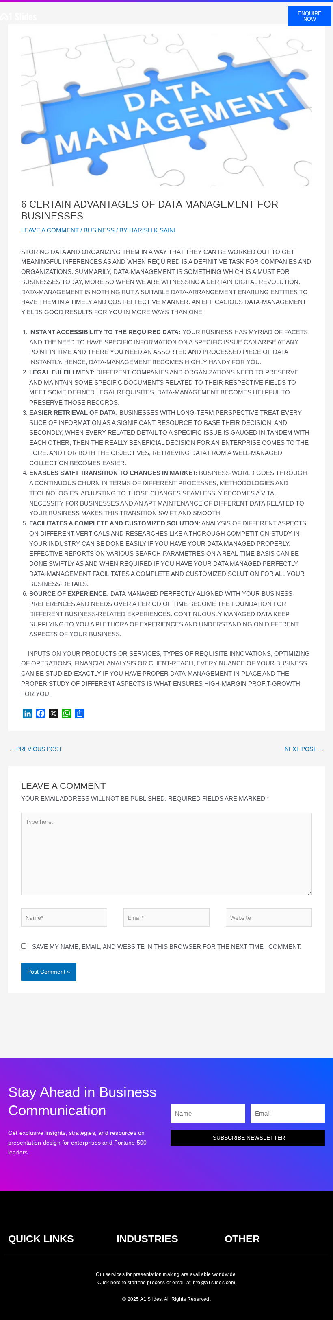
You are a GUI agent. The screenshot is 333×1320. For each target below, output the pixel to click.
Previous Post (35, 749)
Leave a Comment (50, 230)
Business (99, 230)
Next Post (304, 749)
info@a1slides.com (213, 1282)
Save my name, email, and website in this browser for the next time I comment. (166, 946)
